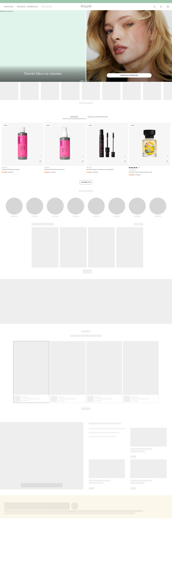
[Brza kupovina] (40, 161)
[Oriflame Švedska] (86, 6)
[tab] (74, 117)
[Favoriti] (40, 156)
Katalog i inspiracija (27, 7)
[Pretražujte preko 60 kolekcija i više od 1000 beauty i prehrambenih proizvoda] (154, 6)
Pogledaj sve (86, 182)
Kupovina (8, 7)
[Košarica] (168, 7)
